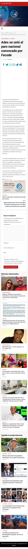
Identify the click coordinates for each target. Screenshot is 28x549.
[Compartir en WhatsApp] (10, 64)
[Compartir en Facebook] (3, 64)
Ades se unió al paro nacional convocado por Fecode (14, 197)
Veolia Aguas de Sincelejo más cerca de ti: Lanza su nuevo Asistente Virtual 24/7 (14, 361)
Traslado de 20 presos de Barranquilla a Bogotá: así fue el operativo (14, 522)
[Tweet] (7, 64)
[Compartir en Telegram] (17, 64)
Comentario (7, 224)
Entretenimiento (5, 38)
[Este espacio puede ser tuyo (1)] (14, 186)
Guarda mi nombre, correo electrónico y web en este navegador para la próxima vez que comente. (14, 261)
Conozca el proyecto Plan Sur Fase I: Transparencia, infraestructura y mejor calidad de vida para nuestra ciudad (14, 387)
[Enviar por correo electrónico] (13, 64)
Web (5, 252)
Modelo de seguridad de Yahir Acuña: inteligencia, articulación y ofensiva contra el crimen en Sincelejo (14, 413)
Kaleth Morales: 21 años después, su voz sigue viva (14, 336)
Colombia (4, 478)
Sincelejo (12, 38)
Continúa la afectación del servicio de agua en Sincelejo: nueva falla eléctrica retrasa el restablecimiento (14, 310)
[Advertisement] (14, 83)
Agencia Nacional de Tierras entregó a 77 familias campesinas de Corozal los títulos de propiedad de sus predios (15, 203)
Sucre (9, 453)
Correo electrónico (9, 247)
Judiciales (4, 453)
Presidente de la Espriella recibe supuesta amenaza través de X (14, 470)
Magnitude (21, 543)
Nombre (6, 243)
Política (10, 503)
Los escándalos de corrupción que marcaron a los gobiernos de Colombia (14, 495)
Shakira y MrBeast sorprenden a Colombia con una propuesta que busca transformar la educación (14, 284)
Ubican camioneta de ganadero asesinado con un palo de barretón (14, 445)
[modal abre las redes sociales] (20, 64)
